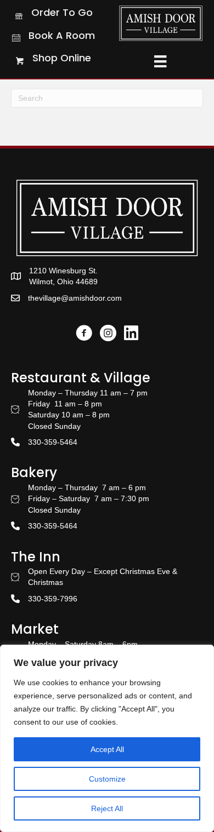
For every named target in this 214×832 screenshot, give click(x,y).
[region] (107, 738)
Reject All (107, 808)
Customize (107, 778)
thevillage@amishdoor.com (75, 298)
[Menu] (160, 61)
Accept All (107, 749)
